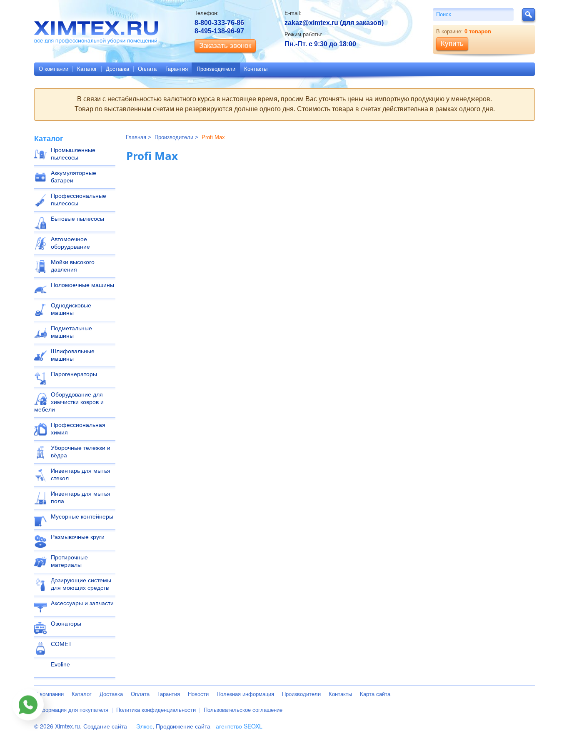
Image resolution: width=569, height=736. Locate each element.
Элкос (144, 726)
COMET (61, 644)
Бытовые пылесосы (77, 218)
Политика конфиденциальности (156, 710)
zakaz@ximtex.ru (311, 22)
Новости (198, 694)
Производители (216, 69)
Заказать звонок (225, 46)
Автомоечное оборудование (70, 243)
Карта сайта (375, 694)
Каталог (87, 69)
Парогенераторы (74, 374)
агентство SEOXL (239, 726)
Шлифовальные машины (73, 355)
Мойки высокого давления (73, 266)
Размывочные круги (78, 537)
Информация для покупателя (71, 710)
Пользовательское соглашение (243, 710)
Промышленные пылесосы (73, 154)
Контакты (255, 69)
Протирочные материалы (69, 561)
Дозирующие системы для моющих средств (81, 584)
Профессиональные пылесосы (78, 199)
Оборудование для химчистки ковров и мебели (69, 402)
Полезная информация (245, 694)
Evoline (60, 664)
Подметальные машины (71, 332)
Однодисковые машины (71, 309)
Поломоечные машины (82, 285)
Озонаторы (66, 623)
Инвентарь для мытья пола (80, 497)
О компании (53, 69)
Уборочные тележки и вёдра (80, 451)
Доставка (117, 69)
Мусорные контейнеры (82, 516)
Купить (452, 43)
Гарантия (176, 69)
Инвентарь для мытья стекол (80, 474)
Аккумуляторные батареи (73, 177)
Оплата (147, 69)
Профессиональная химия (78, 429)
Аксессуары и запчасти (82, 603)
